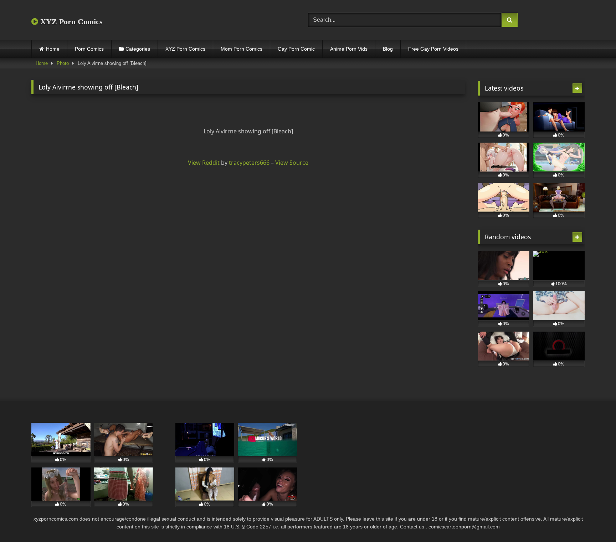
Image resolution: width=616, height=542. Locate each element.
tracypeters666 (249, 163)
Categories (137, 49)
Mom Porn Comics (241, 49)
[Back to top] (594, 521)
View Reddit (204, 163)
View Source (291, 163)
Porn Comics (89, 49)
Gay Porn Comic (296, 49)
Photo (63, 63)
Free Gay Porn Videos (433, 49)
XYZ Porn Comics (70, 21)
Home (53, 49)
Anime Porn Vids (349, 49)
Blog (388, 49)
